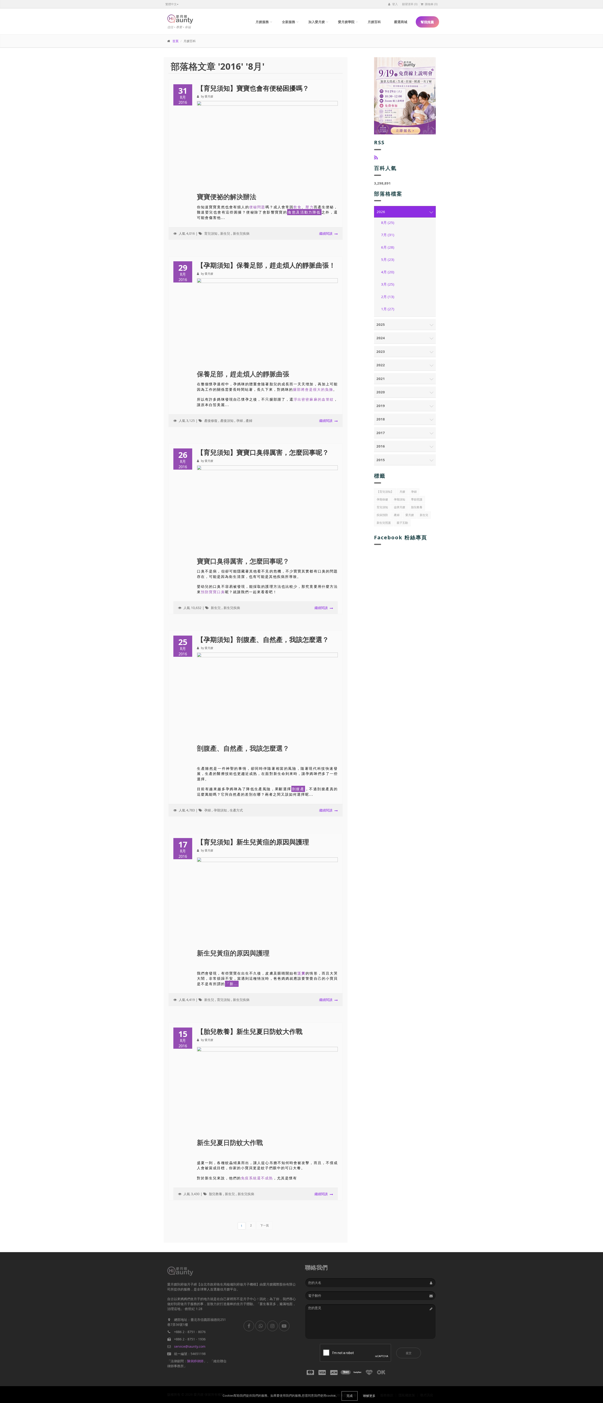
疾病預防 (382, 515)
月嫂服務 (262, 22)
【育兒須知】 (385, 492)
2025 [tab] (380, 324)
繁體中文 (171, 4)
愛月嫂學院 (346, 22)
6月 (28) (387, 247)
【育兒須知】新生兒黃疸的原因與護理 (253, 841)
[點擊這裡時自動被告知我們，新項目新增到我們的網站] (376, 157)
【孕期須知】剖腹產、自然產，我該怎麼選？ (263, 639)
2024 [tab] (380, 337)
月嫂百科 (374, 22)
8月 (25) (387, 222)
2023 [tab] (380, 351)
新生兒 (225, 233)
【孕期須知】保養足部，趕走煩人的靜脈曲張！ (266, 265)
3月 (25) (387, 284)
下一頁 (264, 1225)
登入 (394, 4)
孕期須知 (220, 810)
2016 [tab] (380, 446)
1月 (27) (387, 308)
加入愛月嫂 (316, 22)
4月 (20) (387, 272)
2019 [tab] (380, 405)
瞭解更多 (369, 1396)
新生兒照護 (384, 523)
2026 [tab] (381, 211)
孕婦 (239, 420)
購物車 (431, 4)
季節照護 (416, 499)
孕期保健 (382, 499)
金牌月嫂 (399, 507)
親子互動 (402, 523)
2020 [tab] (380, 392)
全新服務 (288, 22)
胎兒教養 (215, 1194)
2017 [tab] (380, 432)
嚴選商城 (400, 22)
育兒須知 (210, 233)
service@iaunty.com (189, 1346)
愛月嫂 (409, 515)
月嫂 (402, 492)
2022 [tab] (380, 365)
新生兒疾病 (241, 233)
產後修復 (210, 420)
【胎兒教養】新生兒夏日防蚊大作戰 (249, 1031)
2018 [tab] (380, 419)
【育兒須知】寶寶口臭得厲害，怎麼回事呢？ (263, 452)
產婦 (249, 420)
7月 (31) (387, 234)
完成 (349, 1396)
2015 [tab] (380, 459)
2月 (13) (387, 296)
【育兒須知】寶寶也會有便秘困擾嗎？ (253, 88)
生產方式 (236, 810)
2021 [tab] (380, 378)
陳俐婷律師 (195, 1361)
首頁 (175, 41)
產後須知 (226, 420)
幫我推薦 (427, 22)
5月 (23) (387, 259)
